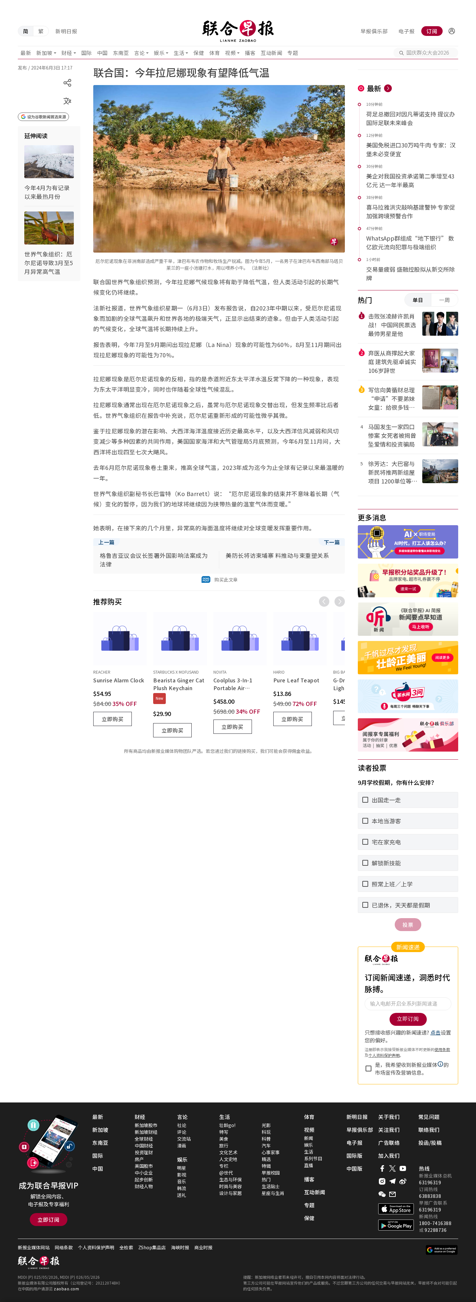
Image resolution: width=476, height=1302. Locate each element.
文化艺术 (228, 1152)
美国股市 (144, 1166)
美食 (223, 1138)
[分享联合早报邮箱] (392, 1194)
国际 (86, 53)
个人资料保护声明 (96, 1247)
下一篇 (332, 542)
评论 (181, 1132)
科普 (266, 1138)
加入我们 (389, 1155)
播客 (250, 53)
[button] (451, 31)
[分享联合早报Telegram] (392, 1181)
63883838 (430, 1196)
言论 (139, 53)
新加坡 (44, 53)
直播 (308, 1165)
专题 (292, 53)
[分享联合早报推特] (392, 1168)
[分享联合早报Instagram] (382, 1181)
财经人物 (144, 1186)
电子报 (406, 31)
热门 (266, 1179)
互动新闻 (271, 53)
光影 (266, 1125)
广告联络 (389, 1142)
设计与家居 (230, 1193)
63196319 (430, 1182)
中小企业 (144, 1172)
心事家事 (271, 1152)
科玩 (266, 1132)
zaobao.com (66, 1288)
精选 (266, 1159)
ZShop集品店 (152, 1247)
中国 (102, 53)
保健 (198, 53)
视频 (230, 53)
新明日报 (66, 31)
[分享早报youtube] (403, 1168)
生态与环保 (230, 1179)
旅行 (223, 1145)
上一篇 (106, 542)
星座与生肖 (273, 1193)
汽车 (266, 1145)
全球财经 (144, 1138)
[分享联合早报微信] (382, 1194)
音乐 (181, 1181)
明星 (181, 1168)
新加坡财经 (146, 1132)
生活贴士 (271, 1186)
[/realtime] (388, 88)
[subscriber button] (452, 31)
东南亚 (121, 53)
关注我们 (389, 1130)
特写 (223, 1132)
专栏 (223, 1166)
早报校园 (271, 1172)
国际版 (354, 1155)
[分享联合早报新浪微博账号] (403, 1181)
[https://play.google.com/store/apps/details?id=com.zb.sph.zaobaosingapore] (396, 1225)
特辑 (266, 1166)
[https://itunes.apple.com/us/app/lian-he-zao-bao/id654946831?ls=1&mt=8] (396, 1208)
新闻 (308, 1138)
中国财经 (144, 1145)
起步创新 (144, 1179)
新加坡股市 (146, 1125)
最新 (25, 53)
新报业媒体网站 (34, 1247)
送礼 (181, 1195)
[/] (237, 31)
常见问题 (429, 1117)
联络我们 (429, 1130)
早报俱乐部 (374, 31)
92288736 (436, 1230)
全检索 (126, 1247)
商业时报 (203, 1247)
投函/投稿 (430, 1142)
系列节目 (313, 1158)
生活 (179, 53)
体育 (214, 53)
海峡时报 (180, 1247)
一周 (444, 300)
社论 (181, 1125)
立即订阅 (49, 1219)
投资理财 (144, 1152)
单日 (418, 300)
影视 (181, 1174)
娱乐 (159, 53)
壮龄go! (227, 1125)
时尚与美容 (230, 1186)
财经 (67, 53)
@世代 (226, 1172)
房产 (139, 1159)
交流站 (184, 1138)
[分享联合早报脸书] (382, 1168)
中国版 (354, 1168)
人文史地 (228, 1159)
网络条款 (64, 1247)
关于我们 (389, 1117)
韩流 (181, 1188)
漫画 (181, 1145)
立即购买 (113, 719)
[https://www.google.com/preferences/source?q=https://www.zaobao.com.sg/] (441, 1250)
